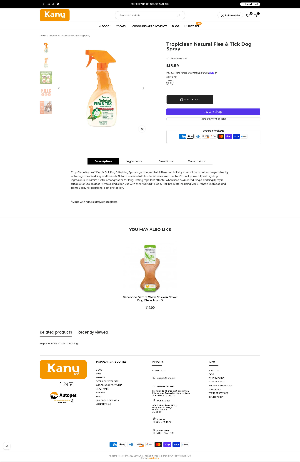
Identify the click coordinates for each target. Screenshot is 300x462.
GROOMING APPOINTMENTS (149, 26)
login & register (232, 15)
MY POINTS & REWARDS (107, 400)
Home (43, 35)
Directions (166, 161)
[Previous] (58, 88)
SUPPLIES (100, 377)
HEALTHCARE (102, 388)
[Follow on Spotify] (58, 4)
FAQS (211, 374)
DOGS (105, 26)
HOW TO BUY (215, 389)
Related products (56, 332)
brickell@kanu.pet (166, 377)
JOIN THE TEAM (103, 404)
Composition (197, 161)
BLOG (175, 26)
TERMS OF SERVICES (218, 393)
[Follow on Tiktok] (53, 4)
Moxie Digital (153, 458)
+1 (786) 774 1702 (163, 433)
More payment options (213, 119)
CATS (122, 26)
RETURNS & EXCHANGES (220, 385)
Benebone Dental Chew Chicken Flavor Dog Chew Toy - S (150, 299)
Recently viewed (93, 332)
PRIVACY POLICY (216, 377)
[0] (248, 15)
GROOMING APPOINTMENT (109, 385)
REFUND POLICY (216, 397)
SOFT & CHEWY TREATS (107, 381)
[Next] (143, 88)
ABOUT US (214, 370)
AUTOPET (194, 26)
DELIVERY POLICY (217, 381)
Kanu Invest (251, 4)
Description (103, 161)
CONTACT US (158, 370)
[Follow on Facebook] (44, 4)
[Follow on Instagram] (49, 4)
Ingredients (134, 161)
